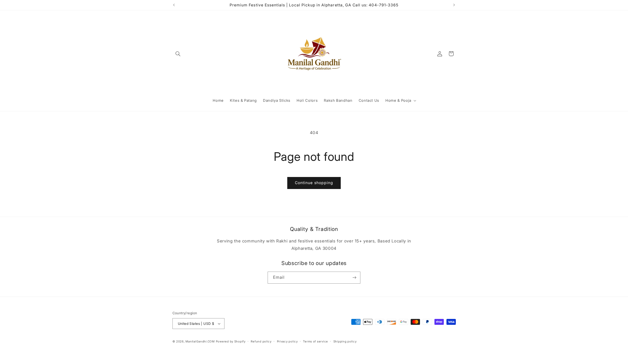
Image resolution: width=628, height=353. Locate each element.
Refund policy (261, 341)
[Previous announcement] (174, 5)
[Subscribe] (354, 278)
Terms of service (315, 341)
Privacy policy (287, 341)
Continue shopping (314, 182)
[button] (178, 53)
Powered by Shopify (231, 341)
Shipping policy (345, 341)
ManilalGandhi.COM (200, 341)
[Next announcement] (454, 5)
